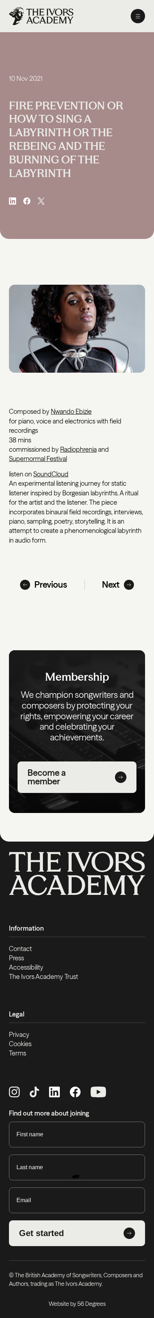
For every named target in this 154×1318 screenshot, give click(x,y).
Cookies (20, 1044)
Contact (20, 949)
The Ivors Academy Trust (43, 976)
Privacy (19, 1034)
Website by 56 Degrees (77, 1303)
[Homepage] (41, 16)
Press (16, 958)
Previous (50, 584)
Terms (17, 1053)
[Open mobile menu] (138, 16)
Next (111, 584)
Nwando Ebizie (71, 411)
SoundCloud (50, 474)
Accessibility (26, 967)
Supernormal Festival (38, 459)
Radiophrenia (78, 449)
